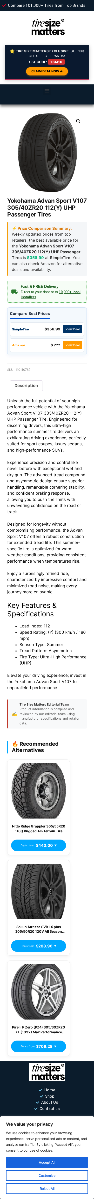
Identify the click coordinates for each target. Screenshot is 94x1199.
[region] (47, 1157)
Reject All (47, 1188)
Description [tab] (26, 385)
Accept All (47, 1162)
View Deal (73, 329)
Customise (47, 1175)
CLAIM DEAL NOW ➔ (47, 71)
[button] (47, 91)
